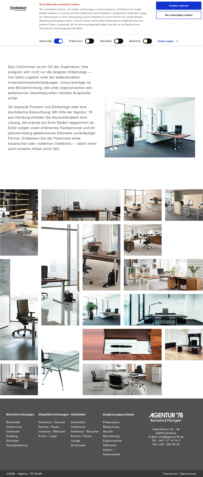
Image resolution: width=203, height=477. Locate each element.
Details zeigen (166, 41)
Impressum (170, 473)
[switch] (89, 41)
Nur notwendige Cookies (179, 15)
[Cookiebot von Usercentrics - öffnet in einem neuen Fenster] (18, 8)
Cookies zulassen (179, 5)
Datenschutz (188, 473)
